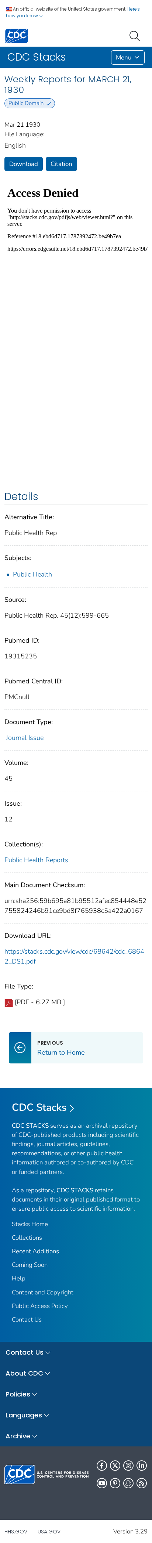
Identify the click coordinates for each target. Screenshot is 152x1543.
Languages (24, 1415)
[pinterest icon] (115, 1483)
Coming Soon (30, 1265)
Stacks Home (30, 1224)
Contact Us (27, 1319)
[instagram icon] (128, 1465)
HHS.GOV (15, 1531)
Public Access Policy (40, 1306)
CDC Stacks (39, 1107)
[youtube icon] (102, 1483)
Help (18, 1278)
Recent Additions (35, 1251)
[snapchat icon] (128, 1483)
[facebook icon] (102, 1465)
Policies (18, 1394)
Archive (18, 1436)
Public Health (32, 574)
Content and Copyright (42, 1292)
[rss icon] (142, 1483)
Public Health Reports (36, 860)
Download (23, 164)
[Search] (136, 35)
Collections (27, 1237)
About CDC (24, 1373)
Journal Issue (25, 737)
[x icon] (115, 1465)
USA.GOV (49, 1531)
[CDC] (16, 35)
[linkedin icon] (142, 1465)
